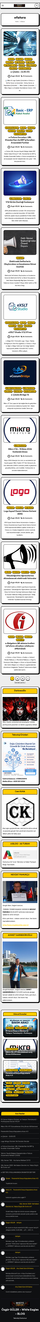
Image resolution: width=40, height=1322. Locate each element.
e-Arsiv (11, 59)
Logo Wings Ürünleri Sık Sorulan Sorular (15, 1141)
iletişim (19, 1223)
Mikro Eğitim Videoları (13, 388)
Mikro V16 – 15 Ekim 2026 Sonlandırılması (20, 450)
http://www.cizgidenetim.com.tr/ (16, 925)
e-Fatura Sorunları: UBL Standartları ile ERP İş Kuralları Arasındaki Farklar (20, 140)
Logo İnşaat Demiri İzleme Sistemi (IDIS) (20, 512)
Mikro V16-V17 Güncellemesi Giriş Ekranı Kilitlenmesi (19, 1053)
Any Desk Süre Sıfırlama (25, 1268)
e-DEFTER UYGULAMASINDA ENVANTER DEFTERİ (18, 1172)
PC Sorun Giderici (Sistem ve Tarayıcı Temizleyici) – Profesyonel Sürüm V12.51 (20, 1033)
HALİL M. (9, 1190)
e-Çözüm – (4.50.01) (20, 71)
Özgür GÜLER (15, 76)
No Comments (27, 147)
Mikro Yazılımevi (15, 198)
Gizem (8, 1178)
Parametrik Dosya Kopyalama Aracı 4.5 (18, 1074)
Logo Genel (30, 62)
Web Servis (17, 391)
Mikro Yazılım (31, 65)
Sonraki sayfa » (20, 682)
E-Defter (19, 59)
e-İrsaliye (9, 62)
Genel (20, 325)
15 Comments (27, 76)
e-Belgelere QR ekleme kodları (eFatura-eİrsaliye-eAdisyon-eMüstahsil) (20, 646)
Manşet (21, 65)
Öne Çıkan (13, 68)
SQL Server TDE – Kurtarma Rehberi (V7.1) (15, 1160)
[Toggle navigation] (2, 5)
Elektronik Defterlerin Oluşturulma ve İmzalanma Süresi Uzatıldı (20, 264)
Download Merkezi (12, 127)
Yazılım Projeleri (24, 68)
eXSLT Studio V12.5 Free (20, 332)
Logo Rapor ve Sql (10, 65)
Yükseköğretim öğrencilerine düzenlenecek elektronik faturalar (20, 577)
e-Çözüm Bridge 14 (20, 394)
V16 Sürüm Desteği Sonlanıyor (20, 202)
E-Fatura (28, 59)
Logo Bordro (19, 62)
